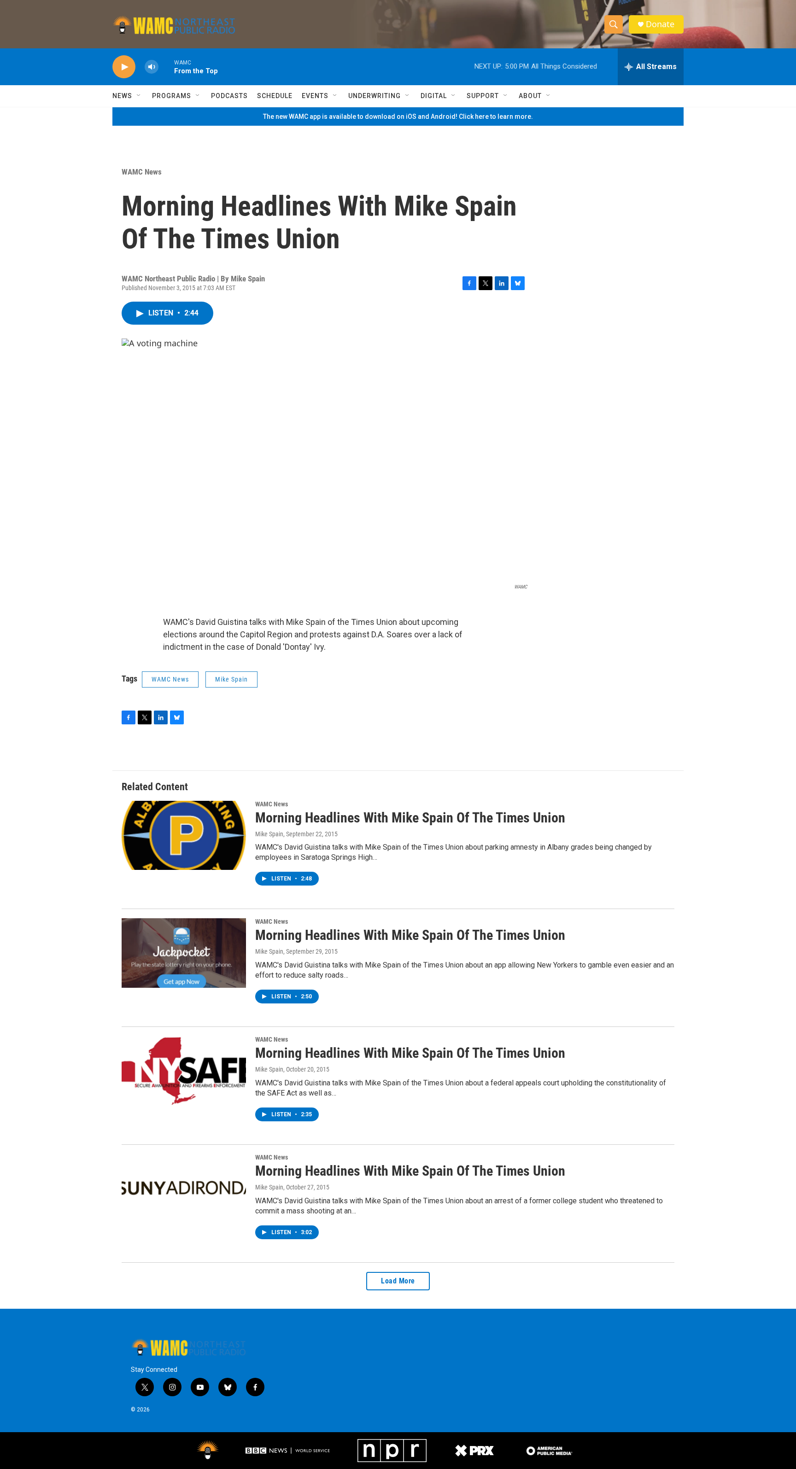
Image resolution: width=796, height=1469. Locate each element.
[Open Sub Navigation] (139, 95)
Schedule (275, 95)
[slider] (166, 66)
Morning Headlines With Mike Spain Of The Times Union (410, 818)
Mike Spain (231, 679)
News (122, 95)
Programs (171, 95)
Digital (434, 95)
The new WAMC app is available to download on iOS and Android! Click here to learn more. (398, 116)
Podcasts (229, 95)
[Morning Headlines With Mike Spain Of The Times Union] (184, 835)
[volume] (151, 67)
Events (315, 95)
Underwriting (374, 95)
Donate (660, 24)
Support (483, 95)
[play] (124, 67)
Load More (398, 1281)
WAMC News (142, 171)
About (530, 95)
